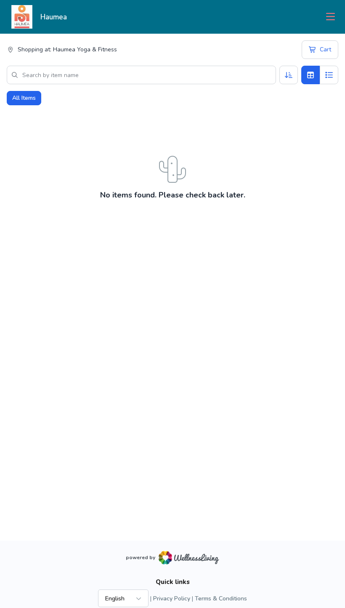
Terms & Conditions (221, 599)
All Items (24, 98)
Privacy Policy (171, 599)
